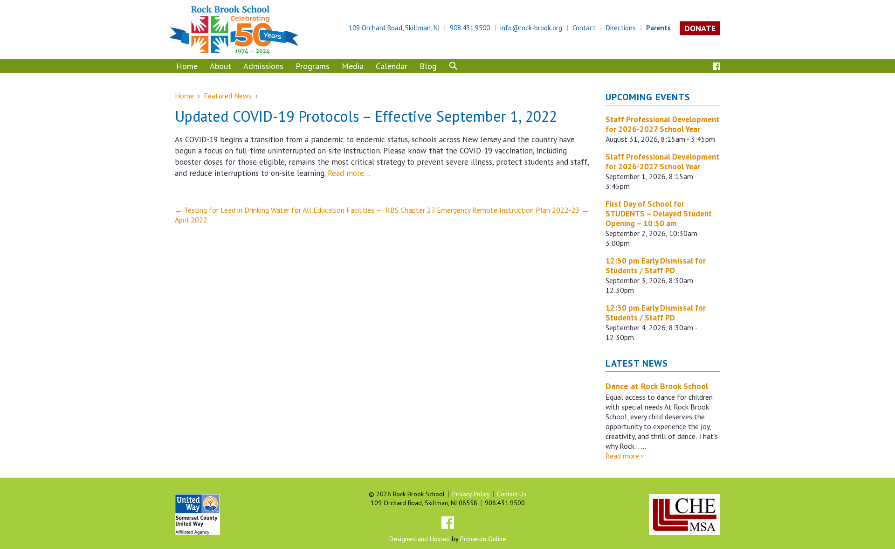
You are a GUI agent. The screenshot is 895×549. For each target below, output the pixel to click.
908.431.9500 (470, 27)
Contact (584, 27)
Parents (658, 27)
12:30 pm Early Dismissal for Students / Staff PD (656, 266)
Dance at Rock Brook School (657, 386)
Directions (621, 27)
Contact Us (511, 494)
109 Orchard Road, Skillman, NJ (394, 27)
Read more (624, 455)
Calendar (391, 66)
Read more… (349, 173)
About (220, 66)
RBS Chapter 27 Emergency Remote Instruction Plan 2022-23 (487, 210)
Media (353, 66)
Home (187, 66)
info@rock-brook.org (531, 27)
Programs (313, 66)
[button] (453, 67)
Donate (700, 28)
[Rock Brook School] (233, 29)
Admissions (263, 66)
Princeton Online (483, 539)
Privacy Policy (470, 494)
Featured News (228, 95)
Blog (428, 66)
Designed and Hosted (419, 539)
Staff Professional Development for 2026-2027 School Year (662, 124)
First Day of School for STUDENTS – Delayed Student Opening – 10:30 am (659, 214)
